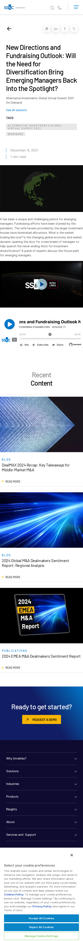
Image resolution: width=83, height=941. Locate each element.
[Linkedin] (56, 29)
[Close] (71, 855)
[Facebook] (65, 29)
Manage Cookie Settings (41, 936)
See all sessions (16, 110)
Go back (9, 29)
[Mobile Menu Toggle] (76, 6)
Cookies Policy (14, 894)
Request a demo (44, 719)
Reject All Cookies (41, 927)
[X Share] (74, 29)
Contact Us (59, 8)
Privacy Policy (42, 906)
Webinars (15, 133)
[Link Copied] (47, 29)
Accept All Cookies (41, 918)
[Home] (15, 8)
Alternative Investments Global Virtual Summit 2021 (35, 127)
